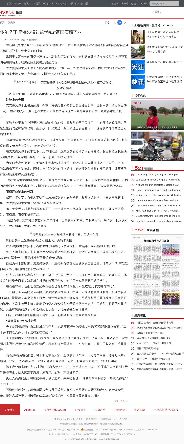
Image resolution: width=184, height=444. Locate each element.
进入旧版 (139, 409)
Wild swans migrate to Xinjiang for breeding (158, 179)
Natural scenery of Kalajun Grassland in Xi (157, 200)
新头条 (17, 3)
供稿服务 (80, 409)
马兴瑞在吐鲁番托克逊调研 (150, 333)
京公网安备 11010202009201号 (98, 429)
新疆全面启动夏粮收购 (148, 348)
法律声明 (100, 409)
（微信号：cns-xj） (154, 25)
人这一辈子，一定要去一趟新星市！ (155, 343)
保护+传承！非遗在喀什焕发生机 (153, 359)
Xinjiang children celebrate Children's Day (157, 185)
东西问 (46, 3)
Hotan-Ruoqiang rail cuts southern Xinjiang (158, 190)
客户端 (124, 3)
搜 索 (177, 3)
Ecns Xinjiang (59, 3)
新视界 (36, 3)
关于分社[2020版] (55, 409)
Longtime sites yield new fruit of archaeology (158, 221)
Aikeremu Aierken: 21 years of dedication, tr (158, 205)
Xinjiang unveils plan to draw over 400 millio (158, 195)
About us (30, 409)
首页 (9, 3)
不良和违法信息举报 (166, 409)
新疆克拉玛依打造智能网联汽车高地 (155, 322)
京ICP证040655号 (70, 429)
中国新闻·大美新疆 (78, 3)
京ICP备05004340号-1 (124, 429)
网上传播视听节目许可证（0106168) (44, 429)
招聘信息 (119, 409)
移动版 (114, 3)
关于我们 (9, 409)
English (143, 3)
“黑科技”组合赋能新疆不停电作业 (153, 338)
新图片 (27, 3)
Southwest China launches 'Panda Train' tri (158, 216)
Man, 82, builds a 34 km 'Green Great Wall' (157, 211)
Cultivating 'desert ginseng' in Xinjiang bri (157, 174)
